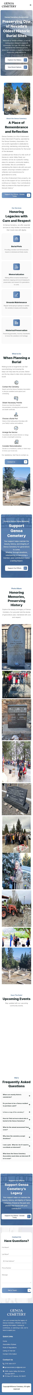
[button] (30, 5)
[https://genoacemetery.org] (9, 5)
